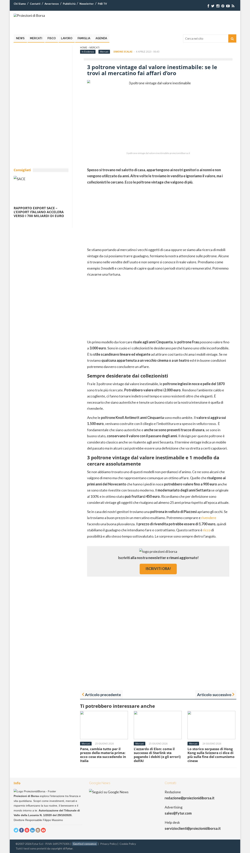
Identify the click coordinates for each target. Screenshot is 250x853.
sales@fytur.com (178, 813)
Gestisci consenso (84, 843)
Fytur (69, 848)
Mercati (36, 38)
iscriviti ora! (158, 568)
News (20, 38)
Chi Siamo (20, 3)
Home (83, 47)
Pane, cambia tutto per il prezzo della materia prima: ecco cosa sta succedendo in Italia (103, 755)
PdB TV (102, 3)
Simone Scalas (122, 51)
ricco (207, 530)
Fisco (51, 38)
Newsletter (86, 3)
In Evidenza (88, 51)
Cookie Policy (128, 843)
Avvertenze (52, 3)
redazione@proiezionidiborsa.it (189, 798)
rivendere (208, 518)
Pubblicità (69, 3)
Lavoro (66, 38)
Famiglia (84, 38)
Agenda (101, 38)
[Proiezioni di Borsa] (29, 15)
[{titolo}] (208, 6)
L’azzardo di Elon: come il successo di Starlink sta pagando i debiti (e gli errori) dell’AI (157, 755)
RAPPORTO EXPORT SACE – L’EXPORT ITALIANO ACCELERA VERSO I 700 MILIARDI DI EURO (39, 212)
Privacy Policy (108, 843)
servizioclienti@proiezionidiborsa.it (193, 828)
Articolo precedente (103, 694)
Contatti (35, 3)
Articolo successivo (214, 694)
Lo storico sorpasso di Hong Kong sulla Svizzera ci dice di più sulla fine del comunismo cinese (211, 755)
